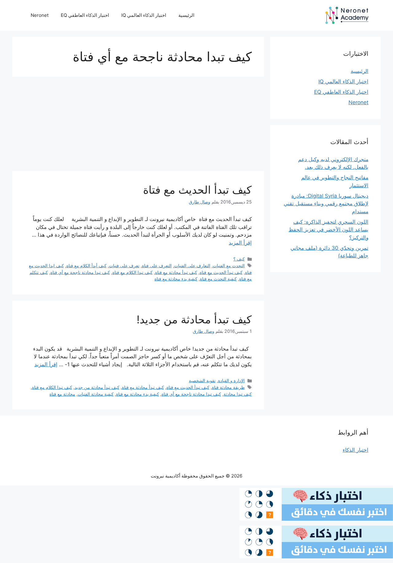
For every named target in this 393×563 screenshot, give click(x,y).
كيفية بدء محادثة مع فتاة (175, 278)
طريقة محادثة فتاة (228, 387)
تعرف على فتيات (124, 265)
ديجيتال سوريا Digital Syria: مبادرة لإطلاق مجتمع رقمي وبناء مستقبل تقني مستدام (326, 204)
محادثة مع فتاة (62, 394)
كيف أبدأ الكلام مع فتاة (86, 265)
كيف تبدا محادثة (238, 394)
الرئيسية (186, 15)
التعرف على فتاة (157, 265)
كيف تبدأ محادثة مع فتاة (176, 272)
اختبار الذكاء (355, 450)
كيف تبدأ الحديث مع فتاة (197, 189)
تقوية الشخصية (202, 380)
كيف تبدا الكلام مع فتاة (132, 272)
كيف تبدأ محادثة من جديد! (194, 319)
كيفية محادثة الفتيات (96, 394)
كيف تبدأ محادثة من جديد (97, 387)
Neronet (40, 15)
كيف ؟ (239, 258)
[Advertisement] (138, 126)
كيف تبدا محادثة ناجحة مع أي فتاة (80, 272)
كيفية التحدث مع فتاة (218, 278)
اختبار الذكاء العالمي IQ (143, 15)
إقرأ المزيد (240, 243)
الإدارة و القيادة (231, 380)
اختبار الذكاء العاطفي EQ (85, 15)
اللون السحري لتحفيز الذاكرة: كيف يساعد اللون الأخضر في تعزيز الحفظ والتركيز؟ (328, 230)
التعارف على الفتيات (192, 265)
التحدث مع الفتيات (229, 265)
